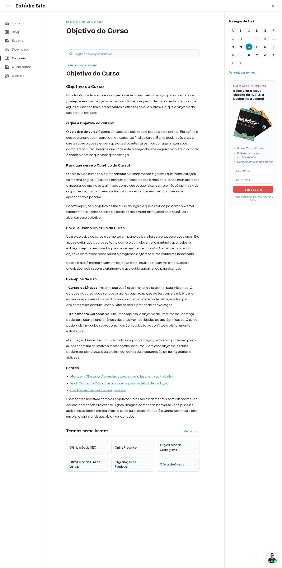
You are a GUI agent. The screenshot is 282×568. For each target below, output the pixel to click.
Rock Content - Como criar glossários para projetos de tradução (119, 383)
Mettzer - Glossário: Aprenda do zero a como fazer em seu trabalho (121, 376)
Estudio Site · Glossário (84, 22)
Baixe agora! (253, 189)
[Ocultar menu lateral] (8, 5)
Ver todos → (192, 431)
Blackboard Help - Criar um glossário (98, 390)
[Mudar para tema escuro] (273, 5)
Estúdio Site (30, 5)
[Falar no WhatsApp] (272, 558)
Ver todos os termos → (243, 72)
